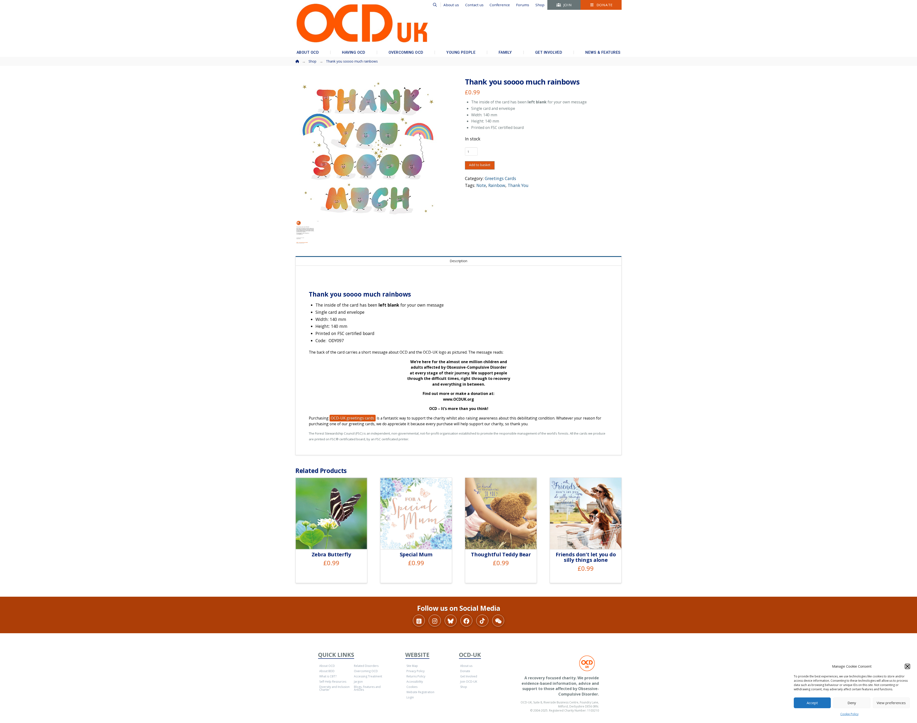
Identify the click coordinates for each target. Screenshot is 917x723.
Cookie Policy (849, 714)
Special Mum (416, 554)
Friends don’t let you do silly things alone (586, 557)
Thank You (518, 185)
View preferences (891, 702)
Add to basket (479, 165)
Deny (852, 702)
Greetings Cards (500, 178)
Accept (812, 702)
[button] (907, 666)
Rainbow (496, 185)
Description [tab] (458, 261)
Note (481, 185)
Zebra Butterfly (331, 554)
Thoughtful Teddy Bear (501, 554)
